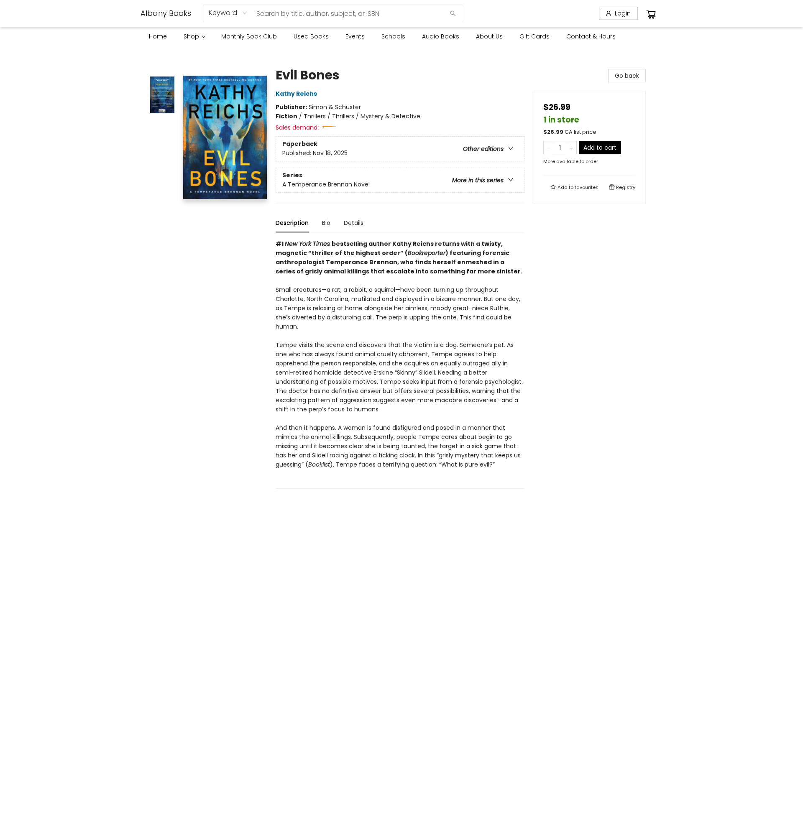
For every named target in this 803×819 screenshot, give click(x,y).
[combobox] (228, 13)
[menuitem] (158, 36)
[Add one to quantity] (571, 147)
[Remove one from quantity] (549, 147)
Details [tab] (353, 223)
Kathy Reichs (296, 93)
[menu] (401, 36)
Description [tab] (292, 223)
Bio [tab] (326, 223)
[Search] (453, 13)
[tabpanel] (400, 364)
